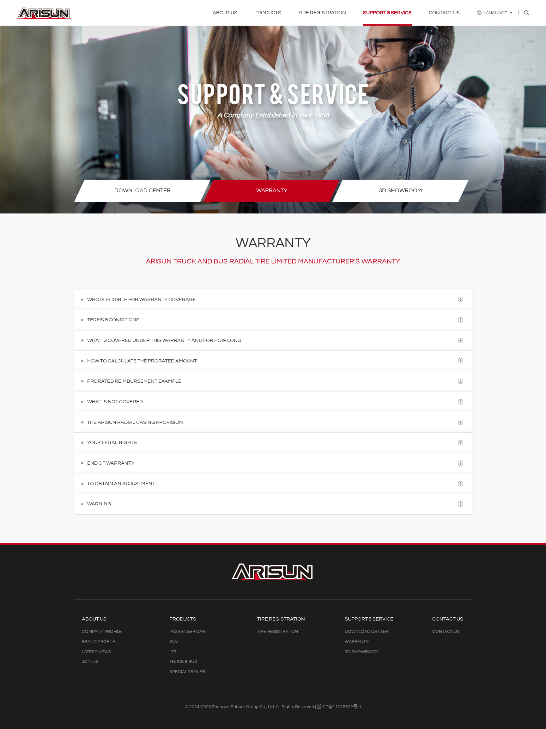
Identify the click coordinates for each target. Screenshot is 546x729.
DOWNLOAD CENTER (367, 631)
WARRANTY (357, 641)
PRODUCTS (267, 12)
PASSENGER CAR (187, 631)
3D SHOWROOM (361, 651)
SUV (173, 641)
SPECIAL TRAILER (187, 671)
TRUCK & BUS (183, 661)
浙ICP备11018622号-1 (339, 706)
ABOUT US (225, 12)
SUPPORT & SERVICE (387, 12)
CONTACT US (444, 12)
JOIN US (90, 661)
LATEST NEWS (96, 651)
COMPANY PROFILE (102, 631)
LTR (172, 651)
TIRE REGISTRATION (322, 12)
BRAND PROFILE (98, 641)
